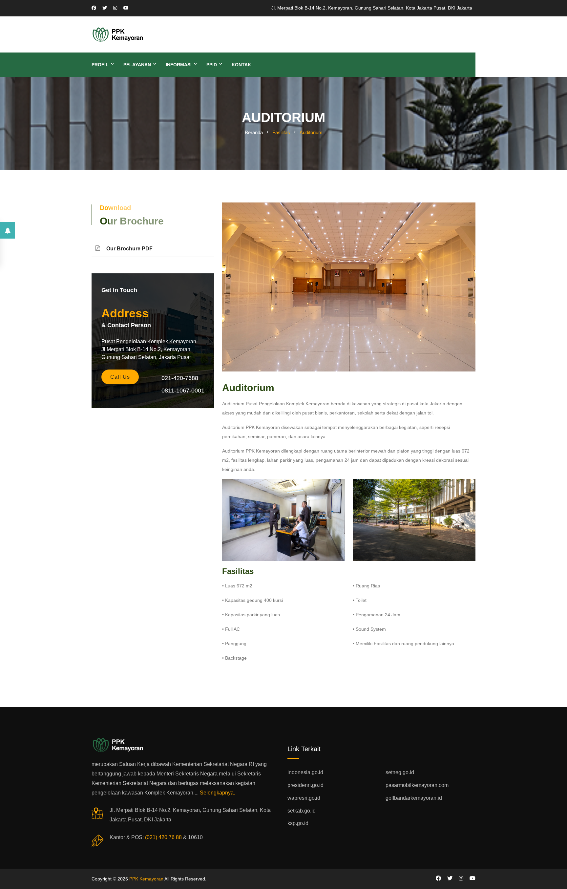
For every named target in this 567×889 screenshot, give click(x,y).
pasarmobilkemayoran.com (417, 785)
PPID (211, 64)
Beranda (254, 132)
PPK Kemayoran (146, 878)
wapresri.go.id (303, 798)
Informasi (179, 64)
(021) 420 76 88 (163, 837)
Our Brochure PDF (129, 248)
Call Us (120, 377)
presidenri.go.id (305, 785)
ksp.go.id (297, 823)
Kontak (241, 64)
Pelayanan (137, 64)
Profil (100, 64)
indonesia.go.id (305, 772)
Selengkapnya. (217, 792)
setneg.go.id (400, 772)
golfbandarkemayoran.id (414, 798)
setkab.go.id (301, 811)
